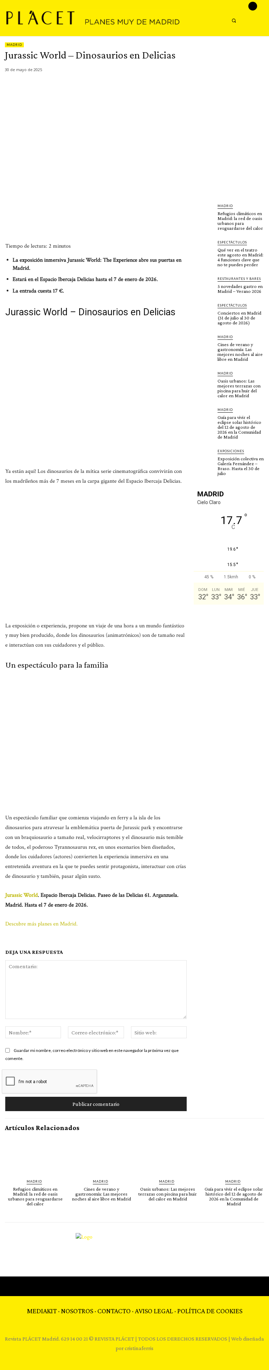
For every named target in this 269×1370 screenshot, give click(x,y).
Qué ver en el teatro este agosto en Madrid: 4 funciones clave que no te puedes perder (240, 257)
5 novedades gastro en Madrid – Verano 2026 (240, 288)
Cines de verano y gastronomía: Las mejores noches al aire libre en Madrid (240, 352)
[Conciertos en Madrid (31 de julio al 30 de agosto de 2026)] (203, 312)
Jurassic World (21, 895)
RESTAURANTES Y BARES (239, 279)
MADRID (14, 45)
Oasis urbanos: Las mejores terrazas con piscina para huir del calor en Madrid (239, 388)
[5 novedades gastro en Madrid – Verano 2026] (203, 286)
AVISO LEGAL (154, 1311)
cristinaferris (139, 1348)
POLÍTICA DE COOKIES (209, 1311)
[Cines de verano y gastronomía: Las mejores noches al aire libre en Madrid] (203, 344)
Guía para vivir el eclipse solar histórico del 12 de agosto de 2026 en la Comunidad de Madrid (239, 427)
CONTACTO (114, 1311)
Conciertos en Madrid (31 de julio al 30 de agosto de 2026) (239, 317)
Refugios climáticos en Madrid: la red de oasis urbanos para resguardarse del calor (240, 221)
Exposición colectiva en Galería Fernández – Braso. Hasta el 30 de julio (241, 466)
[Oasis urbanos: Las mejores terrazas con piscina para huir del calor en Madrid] (203, 380)
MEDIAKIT (42, 1311)
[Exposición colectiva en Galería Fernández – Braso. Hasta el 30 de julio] (203, 458)
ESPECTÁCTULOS (232, 242)
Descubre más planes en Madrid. (42, 924)
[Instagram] (252, 6)
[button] (234, 20)
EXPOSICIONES (231, 451)
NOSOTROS (77, 1311)
